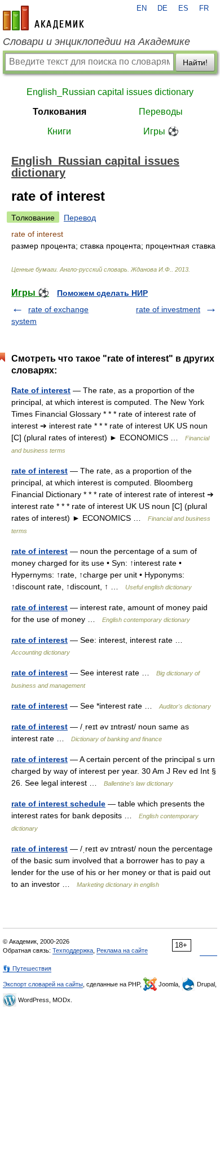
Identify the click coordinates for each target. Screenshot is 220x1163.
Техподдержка (72, 950)
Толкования (59, 111)
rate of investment (168, 309)
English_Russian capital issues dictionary (110, 92)
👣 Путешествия (27, 968)
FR (204, 8)
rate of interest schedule (58, 803)
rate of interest (39, 470)
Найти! (195, 62)
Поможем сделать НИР (102, 293)
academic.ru (43, 18)
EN (142, 8)
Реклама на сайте (122, 950)
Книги (59, 131)
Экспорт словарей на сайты (43, 984)
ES (183, 8)
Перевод (80, 217)
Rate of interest (41, 390)
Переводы (161, 111)
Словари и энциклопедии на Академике (96, 41)
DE (162, 8)
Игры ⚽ (161, 131)
